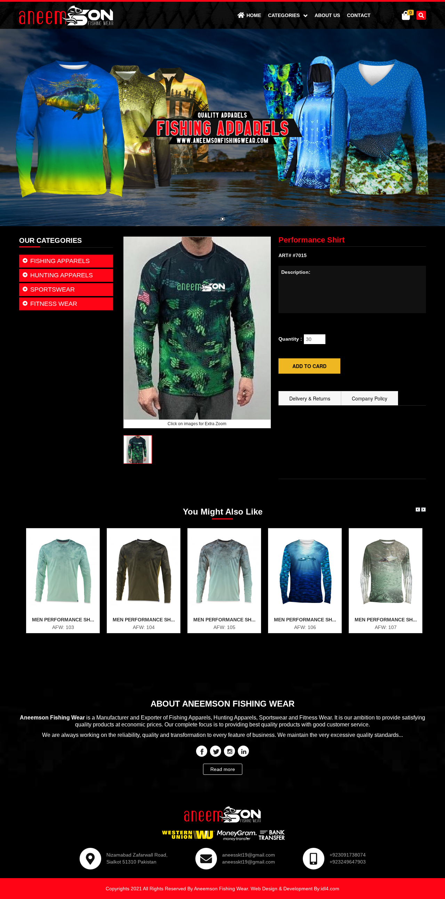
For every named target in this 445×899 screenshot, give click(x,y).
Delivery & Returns (309, 398)
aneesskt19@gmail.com (248, 855)
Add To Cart (66, 625)
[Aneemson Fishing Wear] (66, 15)
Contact (359, 15)
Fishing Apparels (60, 260)
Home (253, 15)
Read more (222, 769)
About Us (327, 15)
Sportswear (52, 289)
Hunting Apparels (61, 275)
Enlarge (66, 612)
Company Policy (369, 398)
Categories (284, 15)
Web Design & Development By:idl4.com (295, 888)
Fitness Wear (53, 303)
